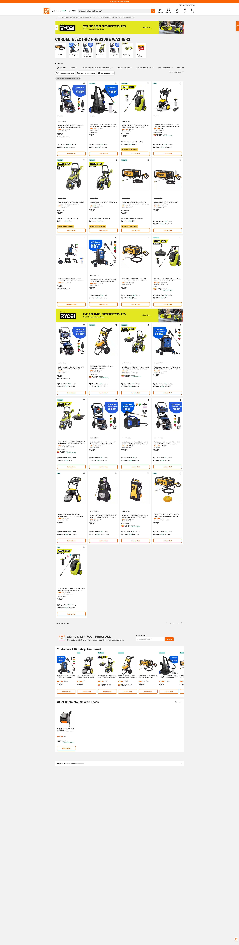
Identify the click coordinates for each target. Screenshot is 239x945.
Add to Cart (71, 153)
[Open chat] (237, 26)
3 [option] (177, 623)
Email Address (141, 635)
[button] (176, 72)
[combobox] (114, 11)
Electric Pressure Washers (101, 17)
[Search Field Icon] (153, 11)
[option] (182, 623)
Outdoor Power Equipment (68, 17)
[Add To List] (84, 83)
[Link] (71, 119)
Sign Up (169, 639)
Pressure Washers (85, 17)
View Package (71, 304)
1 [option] (170, 623)
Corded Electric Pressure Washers (123, 17)
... (56, 17)
